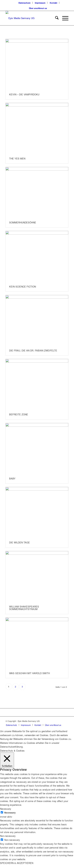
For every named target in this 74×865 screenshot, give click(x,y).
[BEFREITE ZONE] (37, 384)
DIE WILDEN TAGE (19, 542)
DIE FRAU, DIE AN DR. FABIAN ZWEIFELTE (33, 350)
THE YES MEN (17, 158)
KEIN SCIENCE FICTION (22, 286)
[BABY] (37, 448)
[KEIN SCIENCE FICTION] (37, 256)
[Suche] (55, 18)
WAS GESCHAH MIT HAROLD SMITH (29, 673)
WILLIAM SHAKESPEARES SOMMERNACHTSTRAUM (24, 608)
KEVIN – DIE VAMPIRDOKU (24, 94)
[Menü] (63, 18)
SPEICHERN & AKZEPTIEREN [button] (16, 863)
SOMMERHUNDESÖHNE (22, 222)
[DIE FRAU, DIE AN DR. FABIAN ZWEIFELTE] (37, 320)
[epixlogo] (31, 18)
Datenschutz (24, 2)
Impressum (40, 2)
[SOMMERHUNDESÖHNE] (37, 192)
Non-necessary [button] (8, 836)
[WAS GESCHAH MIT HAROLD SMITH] (37, 643)
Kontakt (53, 2)
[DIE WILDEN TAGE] (37, 512)
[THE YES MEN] (37, 128)
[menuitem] (25, 3)
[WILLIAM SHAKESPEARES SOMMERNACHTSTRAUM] (37, 576)
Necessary (10, 812)
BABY (12, 478)
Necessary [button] (5, 808)
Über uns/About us (38, 8)
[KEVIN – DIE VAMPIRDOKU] (37, 64)
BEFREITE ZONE (18, 414)
